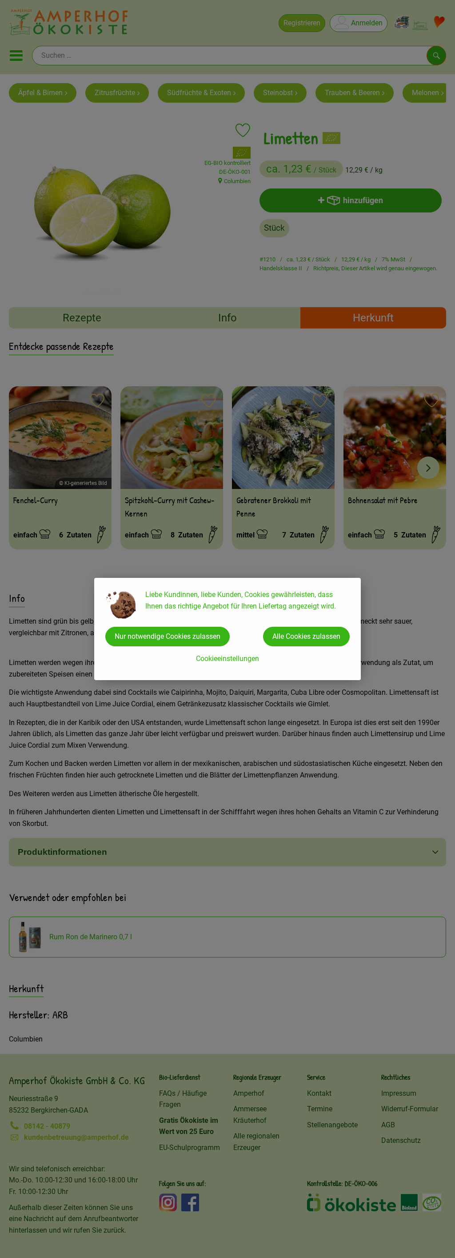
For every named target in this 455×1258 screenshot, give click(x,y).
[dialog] (227, 629)
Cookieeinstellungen (227, 658)
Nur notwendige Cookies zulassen (167, 636)
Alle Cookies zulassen (306, 636)
